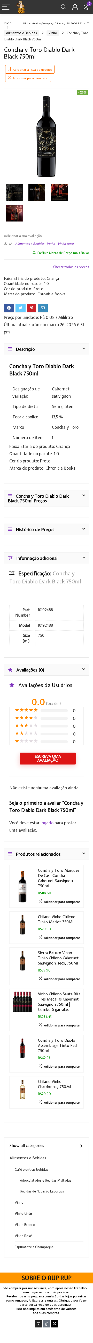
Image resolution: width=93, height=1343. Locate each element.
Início (8, 23)
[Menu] (6, 7)
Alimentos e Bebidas (21, 33)
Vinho (53, 33)
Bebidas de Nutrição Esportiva (42, 1191)
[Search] (63, 7)
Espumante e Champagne (34, 1247)
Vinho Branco (25, 1224)
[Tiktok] (46, 1323)
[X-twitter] (54, 1323)
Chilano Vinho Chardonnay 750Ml (54, 1084)
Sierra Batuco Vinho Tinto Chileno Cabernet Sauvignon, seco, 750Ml (58, 958)
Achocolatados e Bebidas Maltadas (45, 1180)
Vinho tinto (66, 244)
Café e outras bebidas (31, 1169)
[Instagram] (38, 1323)
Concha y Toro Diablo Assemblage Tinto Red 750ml (57, 1045)
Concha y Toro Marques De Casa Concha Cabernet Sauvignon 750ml (58, 878)
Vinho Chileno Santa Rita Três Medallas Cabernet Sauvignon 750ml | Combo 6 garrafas (59, 1001)
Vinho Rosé (23, 1235)
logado (48, 823)
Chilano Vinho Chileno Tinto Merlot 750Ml (56, 919)
